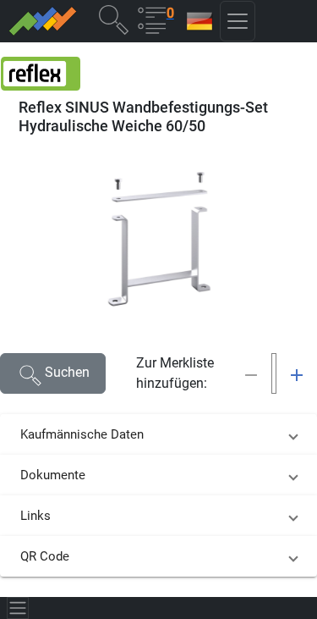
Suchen (67, 372)
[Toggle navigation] (18, 608)
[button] (113, 19)
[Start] (42, 21)
